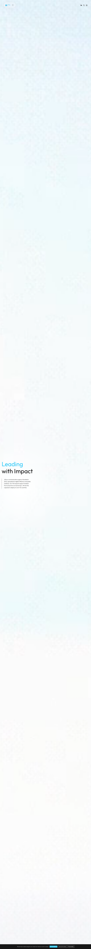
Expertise (21, 5)
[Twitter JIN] (84, 6)
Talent (26, 5)
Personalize (71, 946)
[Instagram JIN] (87, 5)
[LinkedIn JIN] (82, 5)
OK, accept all (53, 946)
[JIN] (7, 5)
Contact (38, 5)
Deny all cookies (62, 946)
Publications (32, 5)
